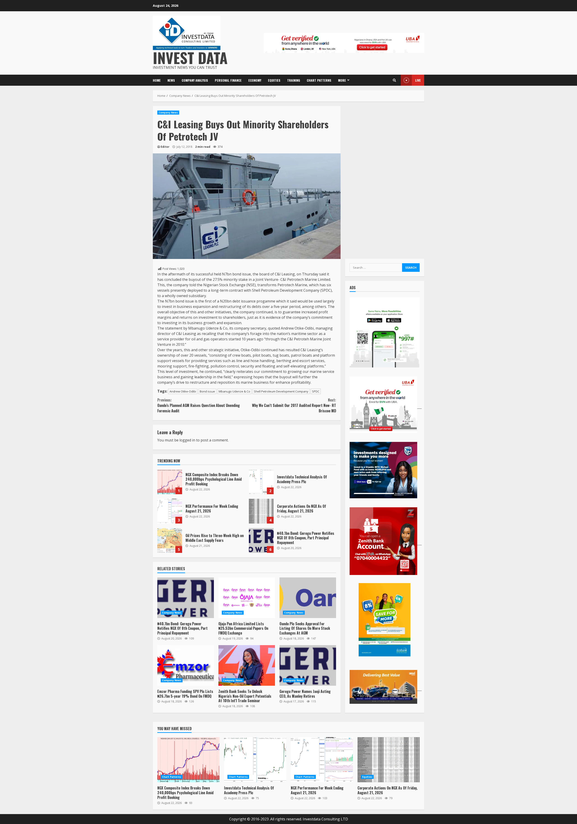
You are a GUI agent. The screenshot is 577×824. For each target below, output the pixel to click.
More (342, 80)
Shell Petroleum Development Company (281, 391)
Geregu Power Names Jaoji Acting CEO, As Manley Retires (307, 665)
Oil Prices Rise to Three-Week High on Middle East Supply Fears (169, 540)
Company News (168, 112)
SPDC (315, 391)
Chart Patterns (319, 80)
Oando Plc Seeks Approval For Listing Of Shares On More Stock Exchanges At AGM (307, 597)
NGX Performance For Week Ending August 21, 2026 (169, 511)
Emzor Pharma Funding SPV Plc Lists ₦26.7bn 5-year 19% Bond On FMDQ (185, 665)
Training (293, 80)
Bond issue (207, 391)
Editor (165, 147)
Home (157, 80)
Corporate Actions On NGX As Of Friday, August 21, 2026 (261, 511)
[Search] (394, 80)
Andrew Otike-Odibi (182, 391)
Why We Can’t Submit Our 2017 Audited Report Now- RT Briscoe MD (294, 405)
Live (418, 80)
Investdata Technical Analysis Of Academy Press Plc (261, 481)
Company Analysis (195, 80)
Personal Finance (228, 80)
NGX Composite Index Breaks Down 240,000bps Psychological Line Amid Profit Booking (169, 481)
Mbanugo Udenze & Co (234, 391)
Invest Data (190, 57)
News (171, 80)
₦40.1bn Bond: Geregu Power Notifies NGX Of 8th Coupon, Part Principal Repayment (261, 540)
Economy (254, 80)
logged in (187, 440)
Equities (274, 80)
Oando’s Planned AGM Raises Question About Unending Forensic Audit (198, 405)
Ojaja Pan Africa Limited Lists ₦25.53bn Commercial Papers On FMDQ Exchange (246, 597)
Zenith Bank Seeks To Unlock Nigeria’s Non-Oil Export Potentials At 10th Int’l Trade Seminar (246, 665)
